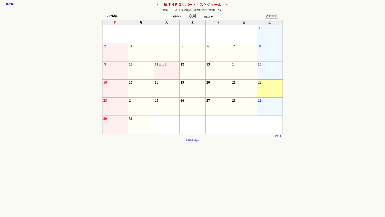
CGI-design (192, 140)
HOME (10, 3)
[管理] (278, 136)
